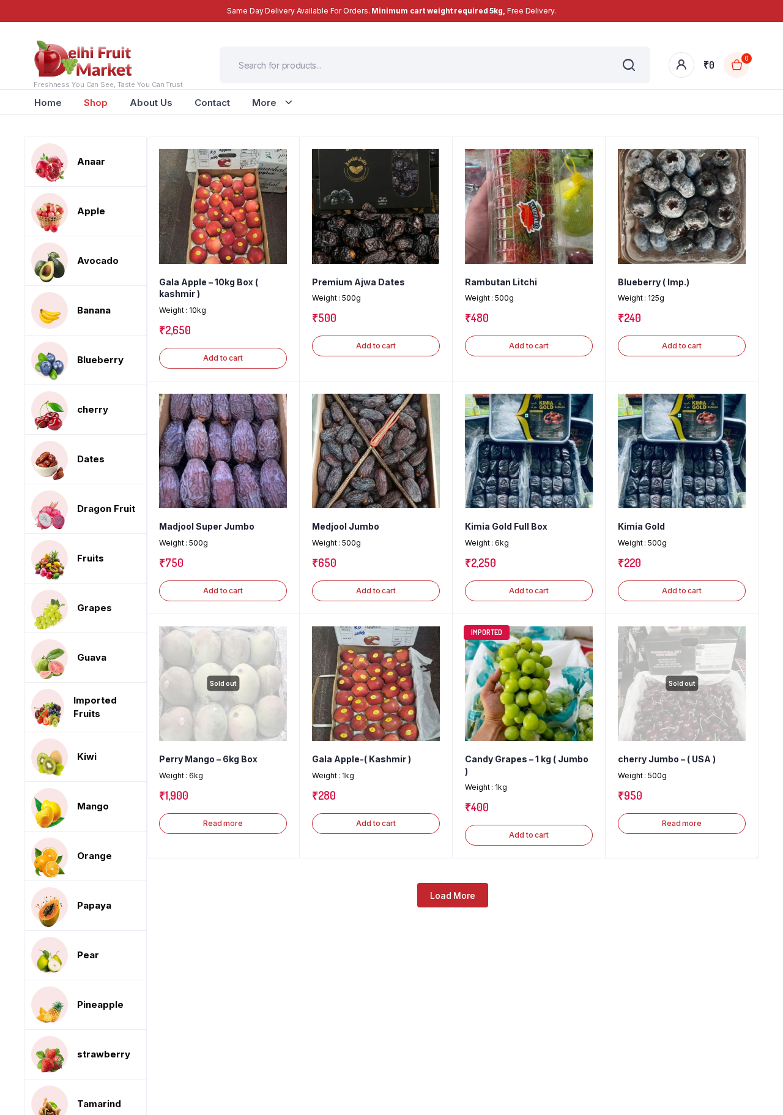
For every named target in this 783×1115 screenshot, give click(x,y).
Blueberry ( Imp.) (653, 282)
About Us (151, 102)
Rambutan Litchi (501, 282)
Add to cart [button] (223, 357)
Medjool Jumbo (345, 526)
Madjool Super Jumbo (206, 526)
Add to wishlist (284, 185)
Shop (96, 102)
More (264, 102)
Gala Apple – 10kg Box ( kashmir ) (208, 288)
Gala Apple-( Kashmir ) (361, 759)
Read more (223, 823)
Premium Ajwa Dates (358, 282)
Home (48, 102)
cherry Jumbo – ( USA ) (667, 759)
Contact (212, 102)
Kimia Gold (641, 526)
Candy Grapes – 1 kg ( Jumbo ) (526, 765)
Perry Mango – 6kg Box (208, 759)
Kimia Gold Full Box (506, 526)
